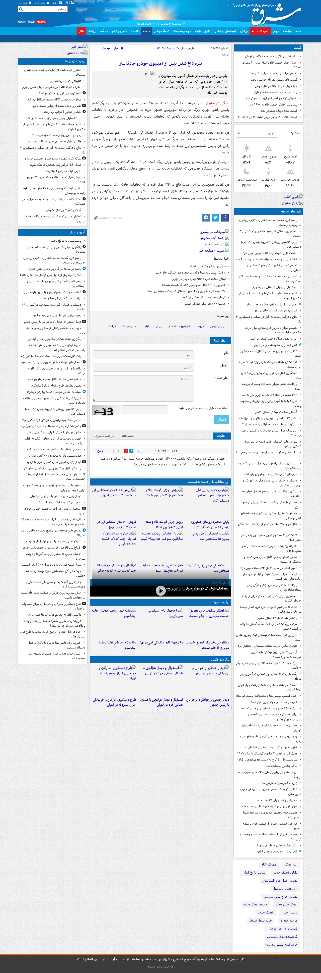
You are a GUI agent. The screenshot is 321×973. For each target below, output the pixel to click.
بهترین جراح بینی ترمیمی (280, 896)
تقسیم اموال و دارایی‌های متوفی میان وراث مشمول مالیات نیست (273, 330)
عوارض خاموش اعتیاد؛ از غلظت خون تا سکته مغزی (272, 826)
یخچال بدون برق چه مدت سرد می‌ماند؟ (56, 135)
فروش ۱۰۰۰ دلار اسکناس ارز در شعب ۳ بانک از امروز (116, 524)
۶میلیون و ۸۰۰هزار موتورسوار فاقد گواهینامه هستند (194, 285)
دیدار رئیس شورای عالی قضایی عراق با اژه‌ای (54, 462)
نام (226, 353)
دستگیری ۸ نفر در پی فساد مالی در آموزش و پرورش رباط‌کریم (272, 483)
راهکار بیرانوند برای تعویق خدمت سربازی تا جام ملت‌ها (207, 645)
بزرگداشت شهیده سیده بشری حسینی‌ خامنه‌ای (52, 158)
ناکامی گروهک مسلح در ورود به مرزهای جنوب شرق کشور (270, 791)
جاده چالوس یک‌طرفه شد (281, 766)
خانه (298, 31)
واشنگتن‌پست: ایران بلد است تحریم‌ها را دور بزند (50, 356)
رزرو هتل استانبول (285, 888)
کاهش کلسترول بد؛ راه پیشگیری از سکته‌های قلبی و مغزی (271, 515)
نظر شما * (221, 378)
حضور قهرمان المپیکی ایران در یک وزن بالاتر (54, 432)
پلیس (158, 326)
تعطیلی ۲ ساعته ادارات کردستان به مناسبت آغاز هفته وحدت (269, 279)
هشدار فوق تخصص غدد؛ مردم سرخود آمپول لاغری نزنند (271, 815)
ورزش (244, 31)
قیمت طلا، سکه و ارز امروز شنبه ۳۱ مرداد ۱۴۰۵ (267, 117)
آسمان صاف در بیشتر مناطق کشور (276, 412)
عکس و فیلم (119, 31)
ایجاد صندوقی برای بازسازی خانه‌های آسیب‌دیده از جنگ (269, 774)
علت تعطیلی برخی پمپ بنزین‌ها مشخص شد (53, 118)
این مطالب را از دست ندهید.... (208, 481)
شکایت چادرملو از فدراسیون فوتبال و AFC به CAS (50, 275)
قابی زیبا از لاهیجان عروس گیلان (277, 851)
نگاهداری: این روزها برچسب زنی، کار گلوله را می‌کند (55, 371)
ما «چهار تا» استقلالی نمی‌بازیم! (161, 642)
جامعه (146, 31)
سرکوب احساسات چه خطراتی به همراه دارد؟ (269, 424)
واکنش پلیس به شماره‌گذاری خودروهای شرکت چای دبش (190, 272)
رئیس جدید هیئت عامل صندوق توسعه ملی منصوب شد (56, 656)
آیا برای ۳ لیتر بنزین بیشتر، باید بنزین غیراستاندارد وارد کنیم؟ (276, 654)
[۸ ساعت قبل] (114, 546)
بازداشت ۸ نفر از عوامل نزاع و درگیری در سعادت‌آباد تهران (274, 587)
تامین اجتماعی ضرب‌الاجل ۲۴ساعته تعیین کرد (269, 568)
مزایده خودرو (289, 920)
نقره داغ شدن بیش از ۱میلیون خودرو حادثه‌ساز (160, 64)
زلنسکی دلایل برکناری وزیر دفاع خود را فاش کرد (52, 468)
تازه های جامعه (290, 211)
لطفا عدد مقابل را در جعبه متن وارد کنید (204, 408)
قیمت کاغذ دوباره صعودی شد (279, 111)
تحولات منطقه (260, 31)
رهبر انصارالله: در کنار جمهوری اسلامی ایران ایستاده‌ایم (56, 284)
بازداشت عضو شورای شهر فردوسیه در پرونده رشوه (271, 386)
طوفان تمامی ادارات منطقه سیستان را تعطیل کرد (267, 645)
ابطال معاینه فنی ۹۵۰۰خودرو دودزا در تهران (199, 279)
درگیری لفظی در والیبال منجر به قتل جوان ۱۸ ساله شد (271, 494)
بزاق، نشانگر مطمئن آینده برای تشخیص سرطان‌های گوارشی (274, 717)
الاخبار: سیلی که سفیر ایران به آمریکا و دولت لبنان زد (55, 219)
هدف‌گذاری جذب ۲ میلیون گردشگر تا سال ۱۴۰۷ (267, 753)
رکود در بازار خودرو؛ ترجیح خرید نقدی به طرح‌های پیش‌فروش (52, 634)
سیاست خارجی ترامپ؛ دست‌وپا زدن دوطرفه (54, 392)
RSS (68, 3)
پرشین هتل (289, 912)
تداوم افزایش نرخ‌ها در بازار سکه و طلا (273, 73)
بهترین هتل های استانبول (279, 880)
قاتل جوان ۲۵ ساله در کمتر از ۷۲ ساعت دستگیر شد (269, 526)
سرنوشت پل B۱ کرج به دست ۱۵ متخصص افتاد (268, 759)
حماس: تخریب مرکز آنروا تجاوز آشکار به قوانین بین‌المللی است (54, 441)
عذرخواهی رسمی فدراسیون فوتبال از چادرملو (53, 541)
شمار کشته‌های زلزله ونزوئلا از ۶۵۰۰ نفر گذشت (51, 564)
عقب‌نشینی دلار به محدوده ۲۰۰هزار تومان (271, 56)
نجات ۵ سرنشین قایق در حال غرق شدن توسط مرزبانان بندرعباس (270, 609)
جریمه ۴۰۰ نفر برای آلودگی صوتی (205, 303)
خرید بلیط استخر (260, 920)
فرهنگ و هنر (161, 31)
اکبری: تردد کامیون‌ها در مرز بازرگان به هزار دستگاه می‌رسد (56, 645)
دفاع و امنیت (202, 31)
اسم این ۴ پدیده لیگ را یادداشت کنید (58, 502)
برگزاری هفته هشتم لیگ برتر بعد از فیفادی (54, 339)
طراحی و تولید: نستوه (160, 966)
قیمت (297, 47)
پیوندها (92, 31)
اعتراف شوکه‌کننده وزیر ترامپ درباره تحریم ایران (51, 87)
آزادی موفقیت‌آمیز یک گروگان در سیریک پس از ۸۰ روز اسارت (270, 296)
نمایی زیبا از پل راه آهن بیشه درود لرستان (271, 304)
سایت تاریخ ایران (254, 872)
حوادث (112, 326)
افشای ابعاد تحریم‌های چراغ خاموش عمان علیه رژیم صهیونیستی (54, 190)
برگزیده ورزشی (219, 602)
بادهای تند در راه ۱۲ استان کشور (277, 618)
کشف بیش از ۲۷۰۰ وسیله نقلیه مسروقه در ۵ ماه (266, 259)
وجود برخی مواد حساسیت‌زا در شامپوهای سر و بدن (270, 738)
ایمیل (224, 365)
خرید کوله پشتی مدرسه (281, 944)
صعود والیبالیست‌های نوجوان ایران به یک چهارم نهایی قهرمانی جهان (54, 488)
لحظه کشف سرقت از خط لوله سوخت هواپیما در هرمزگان (53, 201)
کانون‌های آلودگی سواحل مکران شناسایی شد (269, 747)
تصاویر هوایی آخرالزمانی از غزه (62, 112)
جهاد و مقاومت (182, 31)
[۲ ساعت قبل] (160, 680)
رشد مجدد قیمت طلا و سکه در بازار (275, 92)
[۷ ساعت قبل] (160, 546)
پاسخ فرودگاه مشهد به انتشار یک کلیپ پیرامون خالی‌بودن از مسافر (270, 222)
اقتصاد (135, 31)
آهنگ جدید (265, 912)
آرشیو (56, 3)
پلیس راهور (217, 326)
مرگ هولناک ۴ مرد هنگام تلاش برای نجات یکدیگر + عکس (268, 665)
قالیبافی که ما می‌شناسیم (65, 81)
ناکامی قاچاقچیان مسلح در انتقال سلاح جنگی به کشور (270, 353)
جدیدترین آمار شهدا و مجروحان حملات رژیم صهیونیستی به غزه (55, 584)
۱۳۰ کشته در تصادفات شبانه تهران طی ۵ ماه (269, 395)
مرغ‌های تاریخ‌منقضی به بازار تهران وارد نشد (270, 474)
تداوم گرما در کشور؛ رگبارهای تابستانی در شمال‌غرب (274, 268)
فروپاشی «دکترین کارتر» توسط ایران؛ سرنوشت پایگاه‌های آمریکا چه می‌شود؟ (54, 623)
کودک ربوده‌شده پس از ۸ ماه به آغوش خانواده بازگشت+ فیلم (270, 626)
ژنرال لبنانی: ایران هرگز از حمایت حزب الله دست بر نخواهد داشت (53, 595)
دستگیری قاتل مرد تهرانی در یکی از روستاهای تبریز (271, 375)
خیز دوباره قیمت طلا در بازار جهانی (276, 86)
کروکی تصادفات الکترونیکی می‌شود (204, 297)
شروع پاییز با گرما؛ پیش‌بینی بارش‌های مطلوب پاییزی (270, 403)
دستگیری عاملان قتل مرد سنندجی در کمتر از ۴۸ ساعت (269, 233)
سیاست (287, 31)
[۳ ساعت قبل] (160, 503)
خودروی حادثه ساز (180, 326)
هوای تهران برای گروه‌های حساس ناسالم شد (269, 806)
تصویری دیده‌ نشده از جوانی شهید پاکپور (56, 105)
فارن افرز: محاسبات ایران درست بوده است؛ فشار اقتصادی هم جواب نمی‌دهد (52, 522)
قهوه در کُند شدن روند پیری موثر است (273, 702)
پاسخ (100, 450)
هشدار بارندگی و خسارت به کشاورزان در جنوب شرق (270, 505)
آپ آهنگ (291, 864)
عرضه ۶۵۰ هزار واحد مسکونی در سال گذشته (269, 708)
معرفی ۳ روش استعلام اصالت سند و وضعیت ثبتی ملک (270, 837)
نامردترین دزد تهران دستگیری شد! (60, 93)
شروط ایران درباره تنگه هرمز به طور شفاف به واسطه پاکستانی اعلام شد (55, 347)
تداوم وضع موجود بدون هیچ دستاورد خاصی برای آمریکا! (53, 533)
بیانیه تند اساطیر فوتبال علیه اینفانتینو (117, 645)
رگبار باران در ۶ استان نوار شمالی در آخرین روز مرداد (270, 676)
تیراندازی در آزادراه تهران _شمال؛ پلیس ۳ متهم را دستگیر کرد (269, 466)
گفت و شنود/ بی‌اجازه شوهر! (63, 210)
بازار (81, 31)
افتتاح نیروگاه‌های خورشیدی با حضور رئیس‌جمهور (51, 547)
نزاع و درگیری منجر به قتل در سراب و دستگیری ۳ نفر (268, 319)
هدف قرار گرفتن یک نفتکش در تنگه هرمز (55, 165)
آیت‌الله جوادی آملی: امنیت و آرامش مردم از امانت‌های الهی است (272, 576)
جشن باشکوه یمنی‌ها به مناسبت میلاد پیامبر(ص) (51, 426)
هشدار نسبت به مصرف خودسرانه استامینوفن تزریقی (271, 728)
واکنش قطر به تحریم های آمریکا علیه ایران (54, 141)
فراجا (146, 326)
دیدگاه (104, 31)
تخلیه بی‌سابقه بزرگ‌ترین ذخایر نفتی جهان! (54, 268)
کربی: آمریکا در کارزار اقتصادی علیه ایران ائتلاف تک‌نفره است (54, 400)
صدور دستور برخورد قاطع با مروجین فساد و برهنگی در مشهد (272, 559)
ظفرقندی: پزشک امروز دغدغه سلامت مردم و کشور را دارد (271, 548)
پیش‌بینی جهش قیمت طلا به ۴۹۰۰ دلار (272, 104)
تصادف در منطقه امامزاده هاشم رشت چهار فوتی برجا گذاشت (269, 687)
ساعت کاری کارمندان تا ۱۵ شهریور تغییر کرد (270, 253)
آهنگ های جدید (286, 904)
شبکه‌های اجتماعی (225, 31)
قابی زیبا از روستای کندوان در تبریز (275, 345)
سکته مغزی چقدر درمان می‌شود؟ (277, 845)
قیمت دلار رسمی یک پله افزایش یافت (273, 79)
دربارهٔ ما (23, 3)
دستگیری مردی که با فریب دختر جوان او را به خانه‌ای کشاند (271, 598)
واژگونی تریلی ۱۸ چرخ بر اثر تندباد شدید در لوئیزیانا (56, 249)
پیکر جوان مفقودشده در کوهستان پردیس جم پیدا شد (268, 455)
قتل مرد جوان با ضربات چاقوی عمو (276, 310)
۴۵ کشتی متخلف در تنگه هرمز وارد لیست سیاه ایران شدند (270, 364)
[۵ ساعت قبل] (207, 546)
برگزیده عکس (220, 659)
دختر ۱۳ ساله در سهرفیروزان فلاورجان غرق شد (267, 418)
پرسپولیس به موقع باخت (66, 240)
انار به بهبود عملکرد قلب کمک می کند (274, 338)
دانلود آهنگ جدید (285, 872)
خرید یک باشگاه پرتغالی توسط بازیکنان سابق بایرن (55, 330)
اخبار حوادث (129, 326)
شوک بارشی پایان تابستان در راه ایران (274, 287)
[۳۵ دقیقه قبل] (207, 680)
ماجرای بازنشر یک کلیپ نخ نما (207, 266)
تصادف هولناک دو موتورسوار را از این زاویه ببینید (191, 588)
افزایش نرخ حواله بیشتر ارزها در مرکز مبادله (270, 98)
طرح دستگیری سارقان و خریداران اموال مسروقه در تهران (114, 702)
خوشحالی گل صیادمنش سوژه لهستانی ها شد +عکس (55, 573)
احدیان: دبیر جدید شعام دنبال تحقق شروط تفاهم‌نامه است (56, 476)
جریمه (200, 326)
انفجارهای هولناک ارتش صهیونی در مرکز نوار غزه (51, 362)
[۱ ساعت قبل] (207, 503)
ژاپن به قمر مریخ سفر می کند (279, 783)
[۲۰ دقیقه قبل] (160, 590)
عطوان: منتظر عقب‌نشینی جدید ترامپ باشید (53, 449)
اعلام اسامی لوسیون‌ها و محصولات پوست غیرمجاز (266, 695)
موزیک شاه (269, 864)
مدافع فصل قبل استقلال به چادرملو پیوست (54, 379)
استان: (295, 133)
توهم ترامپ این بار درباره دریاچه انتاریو (57, 315)
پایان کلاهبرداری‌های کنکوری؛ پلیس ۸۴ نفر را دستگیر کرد (271, 244)
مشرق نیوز (265, 12)
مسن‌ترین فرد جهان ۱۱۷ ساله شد (276, 800)
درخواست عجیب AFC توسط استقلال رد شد (54, 99)
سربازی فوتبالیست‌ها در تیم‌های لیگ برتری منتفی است (268, 637)
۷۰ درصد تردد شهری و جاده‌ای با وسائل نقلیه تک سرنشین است (186, 291)
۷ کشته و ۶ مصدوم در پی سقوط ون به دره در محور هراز (271, 537)
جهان (276, 31)
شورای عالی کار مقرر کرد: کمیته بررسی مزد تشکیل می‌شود (273, 444)
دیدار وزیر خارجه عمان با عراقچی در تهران (55, 496)
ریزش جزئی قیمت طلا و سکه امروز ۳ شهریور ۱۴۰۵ (271, 65)
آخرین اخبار (77, 232)
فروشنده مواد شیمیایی (282, 936)
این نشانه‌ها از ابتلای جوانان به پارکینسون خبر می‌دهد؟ (271, 433)
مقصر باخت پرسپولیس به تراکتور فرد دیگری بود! (51, 420)
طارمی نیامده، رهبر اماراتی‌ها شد (61, 171)
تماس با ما (40, 3)
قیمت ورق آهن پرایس (282, 928)
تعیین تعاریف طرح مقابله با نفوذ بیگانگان (56, 385)
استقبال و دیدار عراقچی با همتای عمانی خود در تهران (161, 702)
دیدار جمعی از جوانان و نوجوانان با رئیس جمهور (207, 702)
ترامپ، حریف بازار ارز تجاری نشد (61, 298)
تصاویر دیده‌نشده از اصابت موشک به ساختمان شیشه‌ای (54, 72)
